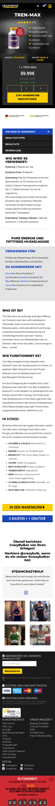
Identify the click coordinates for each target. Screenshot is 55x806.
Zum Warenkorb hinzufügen (28, 97)
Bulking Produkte (39, 723)
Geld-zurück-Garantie (13, 751)
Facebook (11, 768)
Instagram (11, 765)
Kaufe (40, 58)
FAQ (4, 735)
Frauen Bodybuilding (41, 735)
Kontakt (6, 729)
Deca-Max (10, 273)
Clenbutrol (25, 281)
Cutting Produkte (39, 726)
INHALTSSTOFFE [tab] (15, 138)
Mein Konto (8, 723)
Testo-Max (11, 285)
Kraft (32, 729)
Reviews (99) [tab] (13, 150)
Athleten (7, 742)
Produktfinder (9, 745)
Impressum (8, 748)
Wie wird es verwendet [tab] (20, 131)
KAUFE (15, 57)
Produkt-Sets (37, 732)
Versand (6, 738)
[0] (43, 5)
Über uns (7, 726)
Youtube (28, 768)
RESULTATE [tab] (12, 144)
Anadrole (24, 277)
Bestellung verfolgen (13, 732)
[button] (25, 22)
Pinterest (29, 765)
